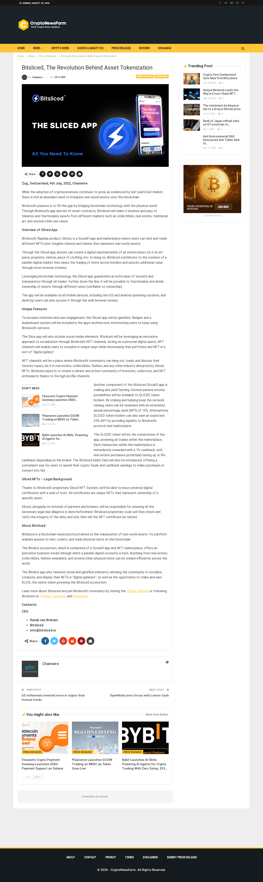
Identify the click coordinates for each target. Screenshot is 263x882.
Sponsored (161, 76)
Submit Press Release (182, 857)
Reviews (144, 48)
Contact (90, 857)
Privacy (110, 857)
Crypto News (60, 48)
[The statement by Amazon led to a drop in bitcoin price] (191, 109)
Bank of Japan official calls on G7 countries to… (221, 122)
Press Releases (145, 76)
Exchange (164, 48)
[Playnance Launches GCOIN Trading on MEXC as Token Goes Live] (30, 420)
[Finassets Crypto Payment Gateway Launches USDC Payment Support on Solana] (30, 400)
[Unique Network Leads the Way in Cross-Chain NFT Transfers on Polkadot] (191, 94)
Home (21, 48)
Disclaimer (150, 857)
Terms (129, 857)
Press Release (121, 48)
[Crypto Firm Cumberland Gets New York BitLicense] (191, 79)
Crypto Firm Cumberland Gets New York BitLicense (220, 76)
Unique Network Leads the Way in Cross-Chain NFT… (220, 91)
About (70, 857)
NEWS (36, 48)
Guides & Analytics (90, 48)
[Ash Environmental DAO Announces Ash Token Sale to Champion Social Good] (191, 140)
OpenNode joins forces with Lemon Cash (139, 695)
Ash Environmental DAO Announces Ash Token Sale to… (221, 140)
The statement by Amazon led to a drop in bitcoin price (222, 107)
